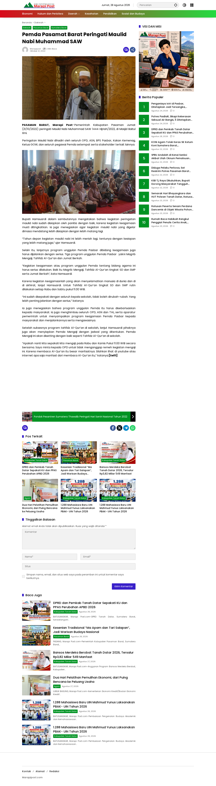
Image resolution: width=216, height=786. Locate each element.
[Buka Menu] (192, 5)
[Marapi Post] (39, 5)
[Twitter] (119, 428)
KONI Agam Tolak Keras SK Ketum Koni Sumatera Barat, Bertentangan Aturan (172, 144)
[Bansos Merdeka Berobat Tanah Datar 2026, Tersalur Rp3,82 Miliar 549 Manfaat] (118, 452)
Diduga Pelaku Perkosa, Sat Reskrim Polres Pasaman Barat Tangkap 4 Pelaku (170, 169)
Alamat (40, 771)
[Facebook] (113, 428)
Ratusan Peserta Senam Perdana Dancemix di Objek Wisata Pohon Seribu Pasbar (171, 208)
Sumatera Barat (58, 27)
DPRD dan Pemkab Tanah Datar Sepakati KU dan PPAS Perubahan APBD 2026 (39, 470)
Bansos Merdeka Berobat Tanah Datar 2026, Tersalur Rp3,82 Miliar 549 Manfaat (116, 470)
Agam (27, 498)
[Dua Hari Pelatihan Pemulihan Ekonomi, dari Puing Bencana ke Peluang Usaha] (40, 490)
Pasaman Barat (41, 27)
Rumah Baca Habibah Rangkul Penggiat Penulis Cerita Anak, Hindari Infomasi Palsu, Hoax (170, 221)
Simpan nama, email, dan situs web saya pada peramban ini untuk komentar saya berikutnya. (75, 576)
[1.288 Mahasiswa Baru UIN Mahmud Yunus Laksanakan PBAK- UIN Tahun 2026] (79, 490)
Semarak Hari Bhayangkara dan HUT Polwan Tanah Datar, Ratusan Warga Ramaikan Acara (172, 195)
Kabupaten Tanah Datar (36, 460)
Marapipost (35, 49)
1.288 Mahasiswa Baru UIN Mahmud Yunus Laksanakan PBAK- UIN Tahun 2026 (78, 508)
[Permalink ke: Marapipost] (26, 50)
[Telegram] (126, 428)
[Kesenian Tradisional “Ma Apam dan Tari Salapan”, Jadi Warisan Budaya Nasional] (79, 452)
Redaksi (54, 771)
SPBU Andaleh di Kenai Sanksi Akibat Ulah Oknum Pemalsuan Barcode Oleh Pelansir (170, 157)
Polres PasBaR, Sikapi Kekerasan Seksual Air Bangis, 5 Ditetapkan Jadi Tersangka (171, 118)
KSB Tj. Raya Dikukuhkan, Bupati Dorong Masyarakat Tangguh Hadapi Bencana (170, 182)
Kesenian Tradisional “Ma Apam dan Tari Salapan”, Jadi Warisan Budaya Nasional (76, 471)
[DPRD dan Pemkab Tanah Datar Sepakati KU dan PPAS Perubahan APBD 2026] (40, 452)
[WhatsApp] (133, 428)
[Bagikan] (133, 50)
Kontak (26, 771)
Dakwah (27, 27)
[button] (175, 5)
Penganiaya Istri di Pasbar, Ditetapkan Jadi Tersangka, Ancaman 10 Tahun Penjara (168, 105)
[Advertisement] (79, 384)
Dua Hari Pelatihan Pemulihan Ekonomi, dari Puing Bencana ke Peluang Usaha (40, 508)
